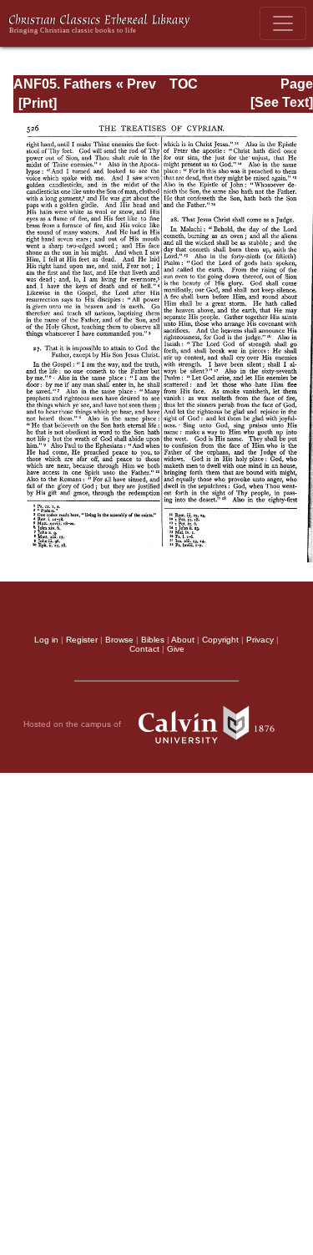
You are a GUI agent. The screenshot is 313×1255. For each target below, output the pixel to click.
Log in (46, 639)
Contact (144, 648)
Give (175, 648)
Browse (119, 639)
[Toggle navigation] (283, 23)
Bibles (152, 639)
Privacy (260, 639)
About (182, 639)
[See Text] (281, 102)
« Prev (136, 84)
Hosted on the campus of (73, 723)
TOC (183, 84)
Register (82, 639)
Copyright (220, 639)
